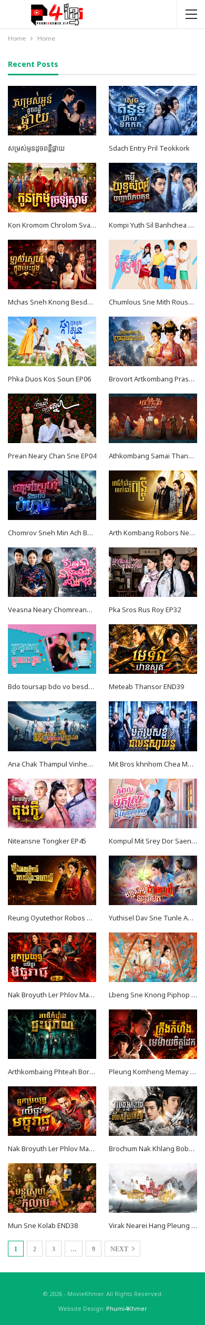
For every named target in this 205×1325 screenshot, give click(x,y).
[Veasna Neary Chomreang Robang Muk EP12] (52, 572)
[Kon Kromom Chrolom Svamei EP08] (52, 187)
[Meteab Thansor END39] (153, 649)
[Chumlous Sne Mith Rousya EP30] (153, 264)
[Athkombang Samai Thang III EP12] (153, 418)
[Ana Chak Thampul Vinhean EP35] (52, 726)
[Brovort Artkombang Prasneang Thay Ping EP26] (153, 341)
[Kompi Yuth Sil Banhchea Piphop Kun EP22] (153, 187)
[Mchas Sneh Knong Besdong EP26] (52, 264)
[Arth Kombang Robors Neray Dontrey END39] (153, 495)
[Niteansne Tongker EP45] (52, 803)
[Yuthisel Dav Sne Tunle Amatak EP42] (153, 880)
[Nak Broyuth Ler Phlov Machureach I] (52, 1111)
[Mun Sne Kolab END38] (52, 1188)
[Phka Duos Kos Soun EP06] (52, 341)
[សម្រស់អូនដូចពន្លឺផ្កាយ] (52, 110)
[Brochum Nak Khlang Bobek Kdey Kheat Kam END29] (153, 1111)
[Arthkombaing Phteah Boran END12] (52, 1034)
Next (120, 1249)
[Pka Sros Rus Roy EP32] (153, 572)
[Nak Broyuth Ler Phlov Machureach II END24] (52, 957)
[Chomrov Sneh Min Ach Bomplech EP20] (52, 495)
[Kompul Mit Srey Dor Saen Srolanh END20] (153, 803)
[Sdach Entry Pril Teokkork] (153, 110)
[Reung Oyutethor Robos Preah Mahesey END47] (52, 880)
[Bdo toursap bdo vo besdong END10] (52, 649)
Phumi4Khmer (126, 1308)
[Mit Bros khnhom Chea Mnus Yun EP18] (153, 726)
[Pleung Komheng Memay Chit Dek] (153, 1034)
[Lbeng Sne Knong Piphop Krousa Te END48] (153, 957)
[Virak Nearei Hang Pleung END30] (153, 1188)
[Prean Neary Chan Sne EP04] (52, 418)
